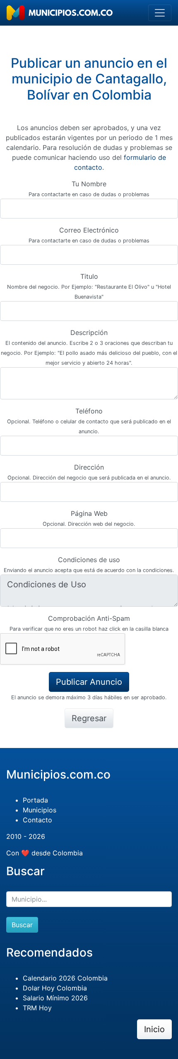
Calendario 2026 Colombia (65, 978)
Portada (35, 800)
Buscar (22, 925)
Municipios (39, 810)
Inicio (154, 1029)
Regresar (89, 718)
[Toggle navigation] (159, 13)
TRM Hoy (37, 1008)
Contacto (37, 820)
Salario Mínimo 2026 (55, 998)
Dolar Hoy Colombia (55, 988)
